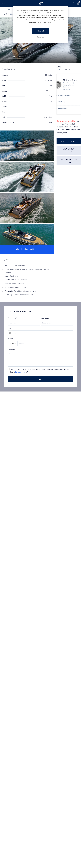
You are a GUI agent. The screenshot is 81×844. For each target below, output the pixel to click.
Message (11, 349)
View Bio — (73, 90)
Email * (10, 328)
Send (40, 379)
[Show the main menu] (4, 3)
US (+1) (11, 343)
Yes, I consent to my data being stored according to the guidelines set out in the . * (40, 370)
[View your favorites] (72, 3)
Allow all (40, 31)
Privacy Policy (20, 372)
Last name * (45, 318)
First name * (12, 318)
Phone (10, 339)
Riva (12, 14)
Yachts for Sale (12, 9)
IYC (3, 9)
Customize (40, 37)
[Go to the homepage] (40, 3)
